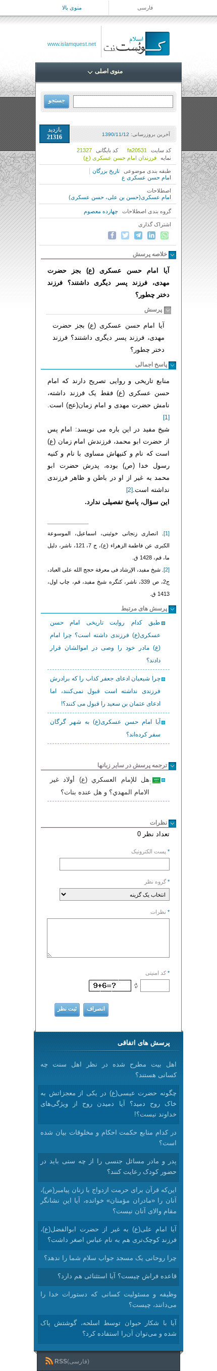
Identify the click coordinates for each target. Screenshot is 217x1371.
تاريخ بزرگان (106, 171)
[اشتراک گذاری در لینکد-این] (151, 235)
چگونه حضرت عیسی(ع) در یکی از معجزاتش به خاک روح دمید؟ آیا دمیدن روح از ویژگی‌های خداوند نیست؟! (108, 1103)
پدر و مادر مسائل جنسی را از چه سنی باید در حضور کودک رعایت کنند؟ (108, 1166)
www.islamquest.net (71, 44)
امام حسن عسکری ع (146, 177)
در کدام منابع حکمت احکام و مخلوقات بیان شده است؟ (108, 1138)
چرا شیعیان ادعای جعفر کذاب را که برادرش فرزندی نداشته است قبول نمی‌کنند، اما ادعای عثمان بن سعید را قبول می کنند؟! (105, 691)
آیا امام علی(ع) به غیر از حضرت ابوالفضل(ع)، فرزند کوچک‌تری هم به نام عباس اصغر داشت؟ (108, 1234)
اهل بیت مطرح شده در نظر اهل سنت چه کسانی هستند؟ (108, 1070)
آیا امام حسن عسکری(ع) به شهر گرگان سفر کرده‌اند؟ (105, 728)
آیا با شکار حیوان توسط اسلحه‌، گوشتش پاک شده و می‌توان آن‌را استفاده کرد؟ (108, 1328)
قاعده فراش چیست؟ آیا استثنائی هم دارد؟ (117, 1276)
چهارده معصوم (101, 211)
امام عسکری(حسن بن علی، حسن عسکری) (120, 197)
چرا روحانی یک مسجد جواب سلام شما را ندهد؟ (110, 1258)
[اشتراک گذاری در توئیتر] (125, 235)
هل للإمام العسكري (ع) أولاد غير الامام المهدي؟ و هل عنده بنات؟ (101, 786)
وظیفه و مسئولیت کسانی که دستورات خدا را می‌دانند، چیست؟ (108, 1299)
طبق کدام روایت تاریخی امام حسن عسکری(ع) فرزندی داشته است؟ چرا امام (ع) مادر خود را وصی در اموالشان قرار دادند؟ (105, 641)
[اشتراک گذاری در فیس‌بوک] (112, 235)
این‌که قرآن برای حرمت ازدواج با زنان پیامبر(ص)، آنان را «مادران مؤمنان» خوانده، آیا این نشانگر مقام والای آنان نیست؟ (108, 1200)
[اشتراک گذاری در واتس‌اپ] (164, 235)
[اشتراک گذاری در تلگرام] (138, 235)
